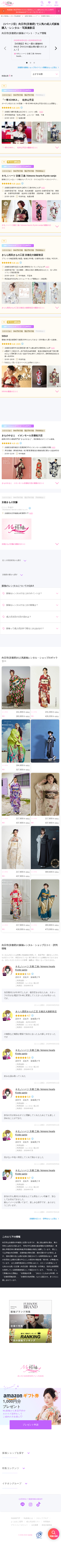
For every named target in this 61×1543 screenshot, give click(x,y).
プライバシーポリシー (19, 1525)
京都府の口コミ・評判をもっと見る (43, 1219)
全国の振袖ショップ (31, 16)
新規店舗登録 (47, 1525)
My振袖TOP (15, 1518)
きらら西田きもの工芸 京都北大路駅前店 (36, 1011)
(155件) (18, 344)
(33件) (18, 107)
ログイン (49, 5)
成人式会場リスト (33, 1522)
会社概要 (34, 1525)
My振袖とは (28, 1518)
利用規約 (46, 1522)
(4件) (17, 263)
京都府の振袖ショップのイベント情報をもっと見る (37, 67)
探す (42, 5)
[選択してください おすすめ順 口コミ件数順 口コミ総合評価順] (45, 74)
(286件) (18, 183)
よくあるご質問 (17, 1522)
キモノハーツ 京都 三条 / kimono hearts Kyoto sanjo (35, 968)
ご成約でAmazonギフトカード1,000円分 (16, 90)
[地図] (41, 112)
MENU (56, 5)
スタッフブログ (42, 1518)
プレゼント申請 (30, 1424)
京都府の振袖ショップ (48, 16)
